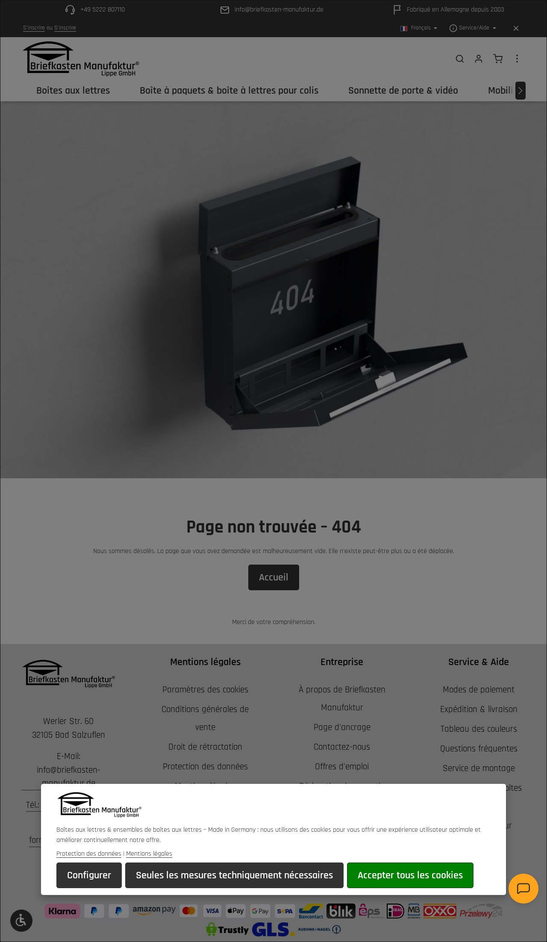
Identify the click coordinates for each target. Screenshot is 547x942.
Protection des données (205, 766)
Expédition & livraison (479, 709)
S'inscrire (34, 28)
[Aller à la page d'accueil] (80, 58)
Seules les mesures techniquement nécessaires (234, 875)
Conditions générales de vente (205, 718)
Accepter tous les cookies (410, 875)
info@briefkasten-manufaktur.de (68, 776)
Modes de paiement (479, 689)
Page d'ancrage (342, 727)
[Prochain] (520, 91)
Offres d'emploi (342, 766)
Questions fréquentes (479, 748)
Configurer (89, 875)
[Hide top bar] (516, 28)
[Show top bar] (517, 58)
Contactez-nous (342, 747)
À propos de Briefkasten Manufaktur (342, 698)
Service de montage (479, 768)
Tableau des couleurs (479, 729)
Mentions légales (149, 853)
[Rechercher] (459, 58)
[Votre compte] (478, 58)
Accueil (273, 577)
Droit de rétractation (205, 747)
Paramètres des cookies (205, 689)
